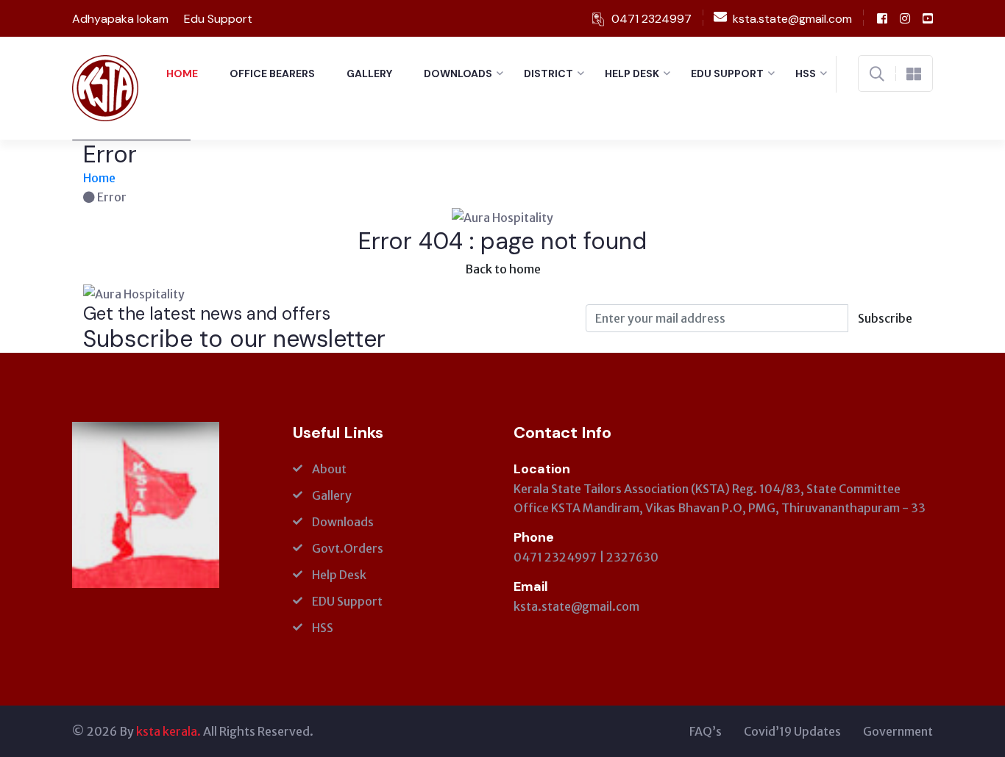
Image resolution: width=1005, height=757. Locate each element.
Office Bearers (272, 73)
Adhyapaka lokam (120, 18)
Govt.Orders (347, 548)
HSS (805, 73)
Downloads (458, 73)
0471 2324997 (651, 18)
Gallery (369, 73)
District (548, 73)
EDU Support (727, 73)
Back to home (503, 269)
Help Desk (632, 73)
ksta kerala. (168, 731)
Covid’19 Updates (792, 731)
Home (182, 73)
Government (898, 731)
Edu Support (218, 18)
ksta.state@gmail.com (576, 606)
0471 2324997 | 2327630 (586, 557)
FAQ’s (705, 731)
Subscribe (885, 318)
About (329, 469)
